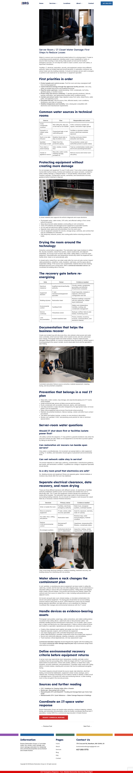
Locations (66, 3)
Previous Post (46, 726)
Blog (57, 752)
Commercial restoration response (49, 642)
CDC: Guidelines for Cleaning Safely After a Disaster (57, 688)
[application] (56, 3)
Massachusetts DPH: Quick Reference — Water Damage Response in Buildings (66, 695)
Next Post (88, 726)
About (78, 3)
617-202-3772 (82, 749)
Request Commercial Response (53, 717)
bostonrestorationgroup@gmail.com (87, 746)
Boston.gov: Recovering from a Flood (53, 690)
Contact (91, 3)
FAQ (57, 755)
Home (41, 3)
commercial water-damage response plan (60, 643)
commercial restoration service (78, 265)
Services (52, 3)
